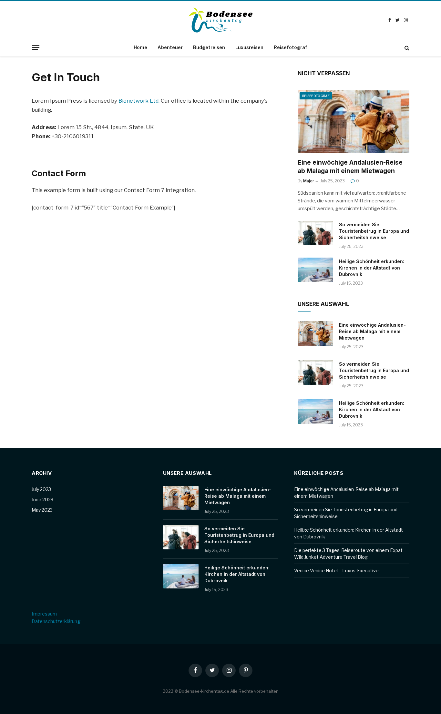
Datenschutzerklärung (56, 621)
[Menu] (35, 47)
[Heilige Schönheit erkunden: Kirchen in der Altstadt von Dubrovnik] (315, 270)
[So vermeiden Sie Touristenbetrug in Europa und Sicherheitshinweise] (315, 233)
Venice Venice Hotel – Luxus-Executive (336, 570)
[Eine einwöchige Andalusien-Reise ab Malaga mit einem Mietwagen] (353, 121)
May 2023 (42, 510)
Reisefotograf (290, 47)
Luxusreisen (249, 47)
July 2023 (41, 489)
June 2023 (42, 499)
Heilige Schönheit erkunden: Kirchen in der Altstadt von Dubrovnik (371, 268)
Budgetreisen (209, 47)
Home (140, 47)
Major (308, 180)
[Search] (406, 47)
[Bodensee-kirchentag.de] (220, 20)
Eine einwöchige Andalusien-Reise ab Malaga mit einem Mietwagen (350, 167)
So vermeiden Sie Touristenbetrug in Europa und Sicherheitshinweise (374, 231)
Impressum (44, 614)
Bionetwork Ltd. (138, 100)
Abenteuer (170, 47)
